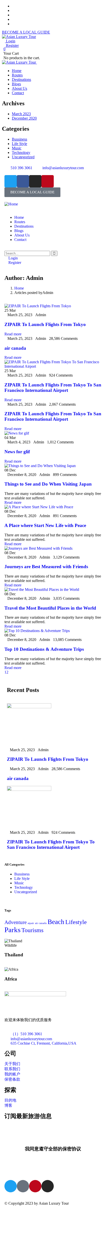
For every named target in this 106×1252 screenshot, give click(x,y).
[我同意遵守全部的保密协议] (53, 1135)
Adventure (15, 922)
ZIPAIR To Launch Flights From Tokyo (45, 324)
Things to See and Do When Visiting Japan (48, 484)
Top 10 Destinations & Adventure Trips (44, 649)
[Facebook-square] (23, 1186)
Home (19, 288)
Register (12, 45)
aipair (31, 923)
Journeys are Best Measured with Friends (46, 566)
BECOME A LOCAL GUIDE (26, 32)
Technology (21, 152)
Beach (56, 921)
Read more (12, 334)
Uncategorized (23, 157)
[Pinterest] (47, 181)
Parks (12, 930)
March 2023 (21, 114)
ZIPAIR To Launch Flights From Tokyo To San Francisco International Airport (52, 387)
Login (10, 41)
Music (16, 148)
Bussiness (19, 139)
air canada (15, 348)
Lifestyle (76, 922)
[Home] (11, 204)
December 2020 (24, 118)
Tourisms (32, 930)
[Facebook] (23, 181)
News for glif (17, 451)
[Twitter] (10, 181)
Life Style (19, 144)
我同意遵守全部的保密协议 (53, 1148)
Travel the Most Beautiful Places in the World (50, 608)
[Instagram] (35, 181)
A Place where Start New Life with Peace (45, 525)
